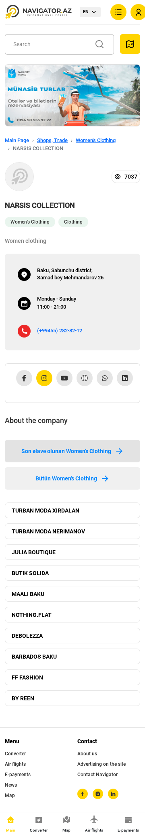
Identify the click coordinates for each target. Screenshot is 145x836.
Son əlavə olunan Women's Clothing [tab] (66, 451)
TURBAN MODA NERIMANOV (48, 531)
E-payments (18, 774)
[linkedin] (113, 794)
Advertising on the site (101, 764)
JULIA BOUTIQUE (34, 552)
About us (87, 754)
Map (10, 795)
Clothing (73, 222)
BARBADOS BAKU (34, 656)
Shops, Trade (52, 140)
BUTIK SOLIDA (30, 573)
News (11, 785)
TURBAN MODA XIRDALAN (45, 510)
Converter (15, 754)
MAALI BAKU (28, 594)
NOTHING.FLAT (32, 615)
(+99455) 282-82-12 (59, 330)
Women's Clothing (96, 140)
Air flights (15, 764)
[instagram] (98, 794)
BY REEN (23, 698)
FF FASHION (27, 677)
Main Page (17, 140)
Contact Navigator (97, 774)
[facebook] (82, 794)
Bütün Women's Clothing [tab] (66, 478)
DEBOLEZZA (27, 636)
